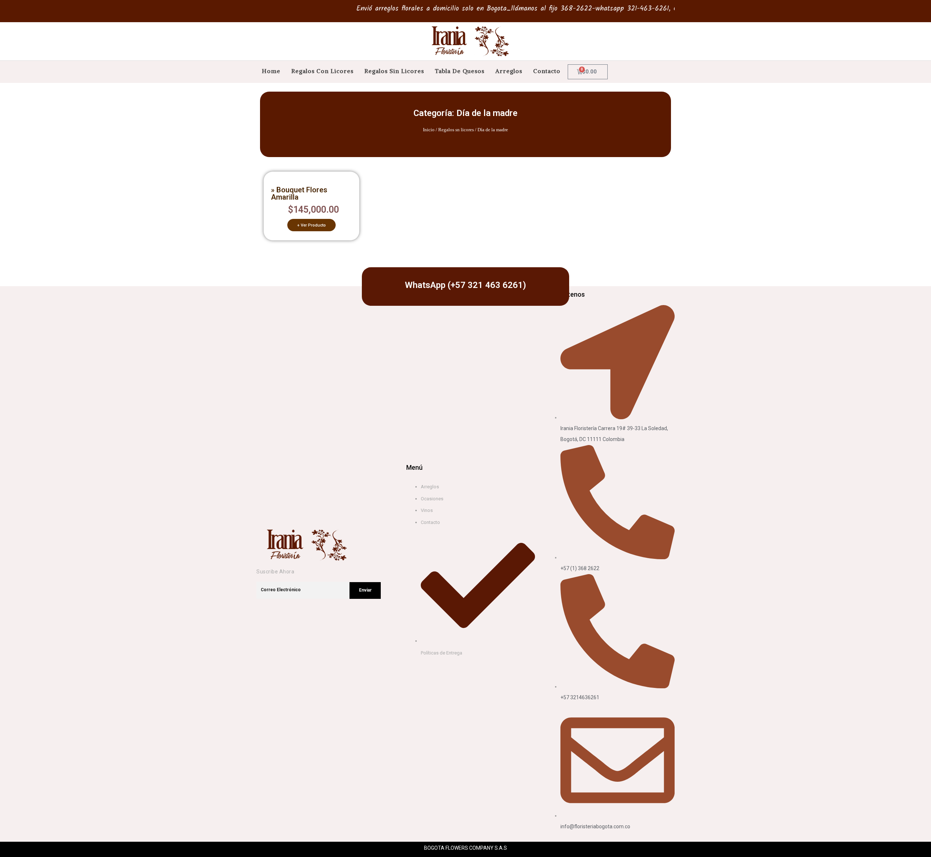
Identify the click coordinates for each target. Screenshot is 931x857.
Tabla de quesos (459, 71)
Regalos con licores (322, 71)
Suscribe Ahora (275, 571)
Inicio (429, 129)
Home (271, 71)
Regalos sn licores (456, 129)
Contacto (546, 71)
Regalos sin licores (394, 71)
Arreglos (508, 71)
